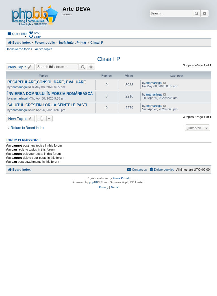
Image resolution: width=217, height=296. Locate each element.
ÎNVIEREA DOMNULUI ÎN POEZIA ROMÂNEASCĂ (50, 94)
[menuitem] (34, 32)
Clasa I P (108, 59)
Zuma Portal (121, 178)
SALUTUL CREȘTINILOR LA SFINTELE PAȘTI (47, 105)
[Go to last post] (165, 82)
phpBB (93, 182)
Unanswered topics (19, 49)
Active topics (44, 49)
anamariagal (19, 87)
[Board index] (34, 15)
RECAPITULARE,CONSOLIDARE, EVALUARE (46, 82)
